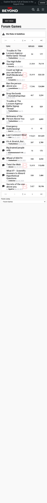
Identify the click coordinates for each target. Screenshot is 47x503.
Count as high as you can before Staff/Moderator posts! (14, 74)
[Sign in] (38, 9)
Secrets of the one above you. (15, 185)
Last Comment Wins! (16, 135)
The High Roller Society (13, 62)
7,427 (32, 186)
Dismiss (42, 3)
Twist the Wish (13, 164)
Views (40, 46)
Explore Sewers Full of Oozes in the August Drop (18, 3)
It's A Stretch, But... (15, 141)
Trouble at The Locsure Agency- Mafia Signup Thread (14, 105)
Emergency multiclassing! (13, 127)
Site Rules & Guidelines (15, 34)
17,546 (32, 86)
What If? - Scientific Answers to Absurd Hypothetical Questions (16, 174)
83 (32, 107)
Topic (8, 46)
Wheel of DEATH (14, 158)
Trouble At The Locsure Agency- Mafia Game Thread (16, 53)
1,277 (32, 119)
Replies (31, 46)
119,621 (32, 136)
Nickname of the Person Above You (15, 117)
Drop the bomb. (13, 93)
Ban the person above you (13, 84)
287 (32, 142)
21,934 (32, 64)
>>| (41, 40)
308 (32, 175)
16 (32, 151)
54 (32, 54)
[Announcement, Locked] (3, 34)
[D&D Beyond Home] (10, 9)
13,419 (32, 165)
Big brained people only (15, 148)
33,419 (32, 75)
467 (32, 95)
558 (32, 159)
